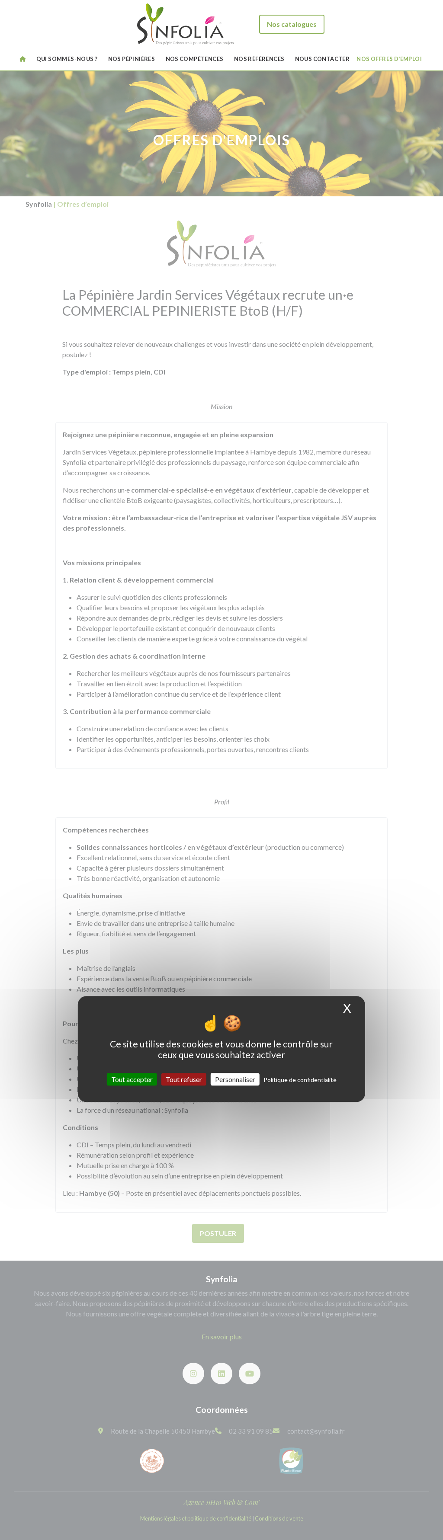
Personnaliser (235, 1079)
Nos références (259, 58)
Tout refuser (184, 1079)
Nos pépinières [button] (131, 58)
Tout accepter (132, 1079)
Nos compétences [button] (195, 58)
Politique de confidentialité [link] (300, 1079)
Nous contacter (322, 58)
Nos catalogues (292, 24)
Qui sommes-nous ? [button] (67, 58)
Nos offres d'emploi (389, 58)
